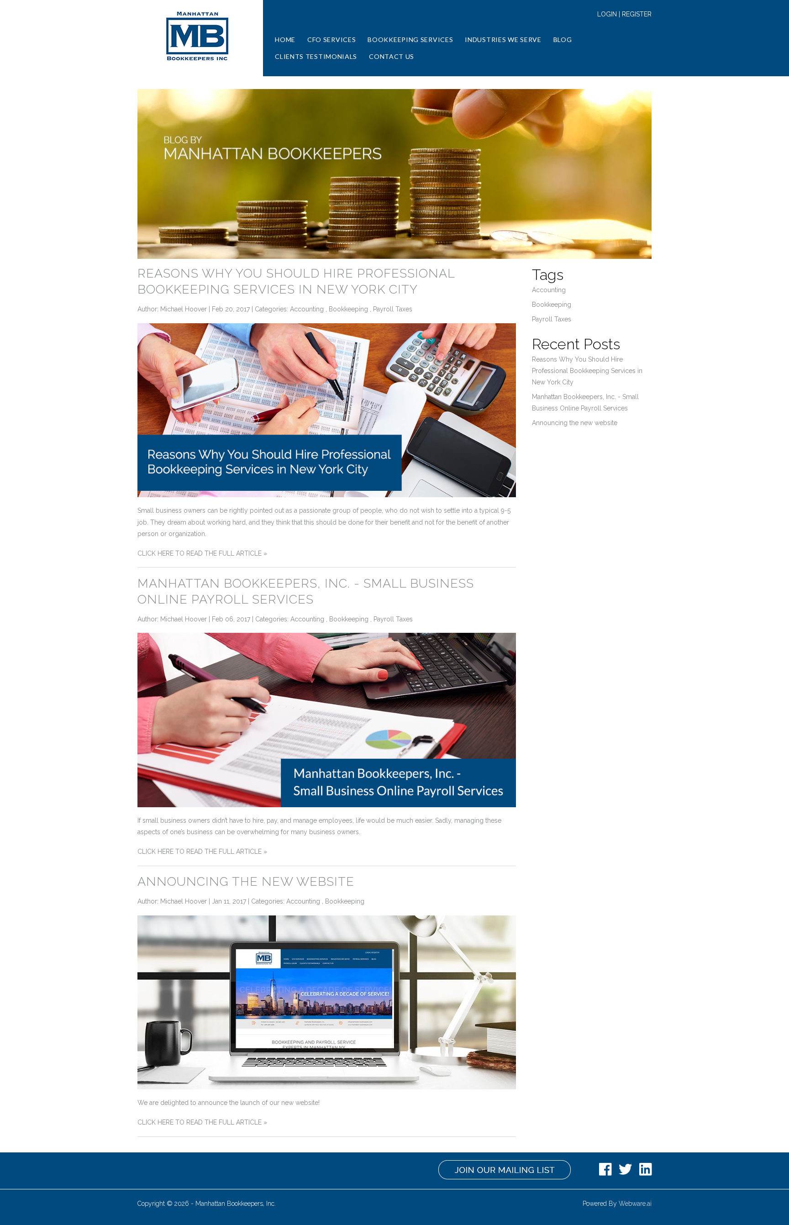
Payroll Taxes (392, 309)
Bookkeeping (348, 309)
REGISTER (637, 14)
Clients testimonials (316, 56)
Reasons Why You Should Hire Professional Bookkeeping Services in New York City (587, 371)
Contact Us (391, 56)
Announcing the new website (245, 881)
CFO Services (331, 39)
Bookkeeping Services (410, 39)
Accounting (307, 309)
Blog (562, 39)
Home (285, 39)
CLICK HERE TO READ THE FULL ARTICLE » (202, 553)
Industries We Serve (503, 39)
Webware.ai (635, 1203)
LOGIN (607, 14)
